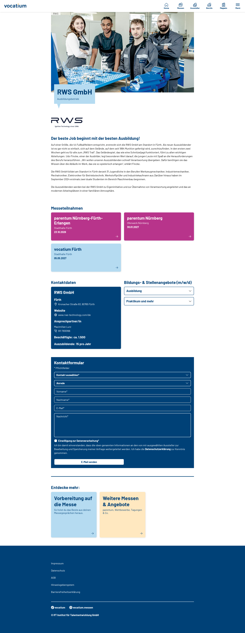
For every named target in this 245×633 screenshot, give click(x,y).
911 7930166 (64, 330)
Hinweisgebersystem (62, 584)
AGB (53, 577)
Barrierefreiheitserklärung (65, 591)
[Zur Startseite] (17, 6)
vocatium (60, 607)
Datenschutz (58, 570)
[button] (159, 291)
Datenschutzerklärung (158, 449)
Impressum (57, 563)
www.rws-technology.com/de (74, 314)
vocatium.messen (83, 607)
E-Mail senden (89, 461)
